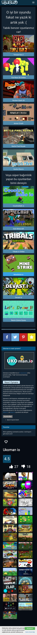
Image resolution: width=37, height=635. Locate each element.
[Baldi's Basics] (25, 476)
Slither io (5, 412)
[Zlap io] (10, 589)
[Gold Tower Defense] (25, 528)
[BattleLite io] (25, 546)
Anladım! (30, 628)
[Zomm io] (10, 537)
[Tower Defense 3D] (10, 528)
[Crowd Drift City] (10, 554)
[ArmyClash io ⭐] (10, 485)
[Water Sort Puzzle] (25, 511)
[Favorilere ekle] (6, 442)
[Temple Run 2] (25, 589)
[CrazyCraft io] (10, 615)
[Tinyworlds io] (25, 580)
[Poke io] (10, 502)
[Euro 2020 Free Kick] (10, 511)
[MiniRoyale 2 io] (10, 598)
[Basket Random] (25, 606)
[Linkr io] (25, 494)
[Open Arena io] (10, 563)
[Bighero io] (25, 563)
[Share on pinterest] (23, 337)
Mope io (12, 412)
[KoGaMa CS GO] (10, 494)
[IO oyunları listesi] (9, 2)
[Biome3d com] (10, 572)
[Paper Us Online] (25, 502)
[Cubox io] (25, 537)
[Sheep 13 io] (25, 554)
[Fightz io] (10, 580)
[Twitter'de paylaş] (15, 337)
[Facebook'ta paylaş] (7, 337)
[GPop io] (10, 606)
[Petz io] (10, 546)
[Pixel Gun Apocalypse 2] (25, 598)
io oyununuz (23, 373)
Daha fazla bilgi (30, 632)
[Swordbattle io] (25, 520)
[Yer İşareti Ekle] (32, 337)
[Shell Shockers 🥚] (10, 476)
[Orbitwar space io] (25, 572)
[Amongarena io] (25, 485)
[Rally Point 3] (10, 520)
